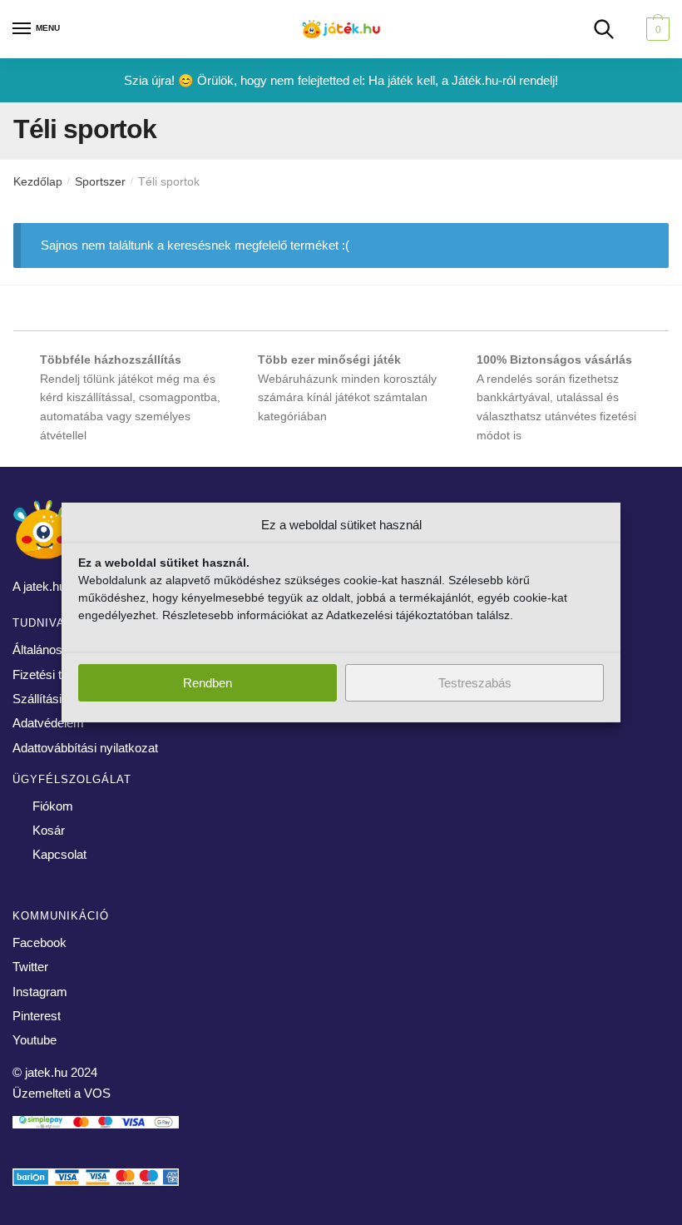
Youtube (34, 1040)
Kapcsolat (59, 854)
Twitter (30, 967)
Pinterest (36, 1016)
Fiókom (52, 806)
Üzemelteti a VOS (61, 1093)
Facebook (39, 942)
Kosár (48, 830)
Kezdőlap (37, 181)
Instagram (39, 991)
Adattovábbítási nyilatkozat (85, 748)
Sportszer (100, 181)
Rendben (207, 683)
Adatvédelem (48, 723)
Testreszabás (475, 683)
